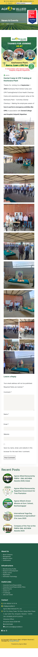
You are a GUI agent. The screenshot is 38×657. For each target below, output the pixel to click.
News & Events (7, 589)
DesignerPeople (14, 641)
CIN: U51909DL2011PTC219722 (13, 616)
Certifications (7, 560)
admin (7, 75)
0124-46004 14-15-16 (13, 1)
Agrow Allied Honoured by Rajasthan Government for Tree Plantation (24, 490)
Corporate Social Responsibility (12, 585)
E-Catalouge (6, 592)
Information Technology (10, 576)
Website (6, 434)
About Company (8, 554)
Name (6, 414)
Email (6, 424)
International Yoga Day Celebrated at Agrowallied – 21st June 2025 (25, 515)
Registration (6, 574)
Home (2, 23)
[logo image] (13, 8)
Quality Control (7, 572)
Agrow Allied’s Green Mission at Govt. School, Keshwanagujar (23, 503)
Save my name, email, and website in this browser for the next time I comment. (18, 449)
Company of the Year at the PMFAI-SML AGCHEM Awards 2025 (25, 528)
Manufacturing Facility (9, 569)
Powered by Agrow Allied (19, 644)
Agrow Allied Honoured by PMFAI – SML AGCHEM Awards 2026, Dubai (24, 478)
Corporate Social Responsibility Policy (14, 587)
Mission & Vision (7, 558)
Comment (8, 392)
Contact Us (6, 591)
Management (7, 556)
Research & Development (10, 571)
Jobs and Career (8, 594)
